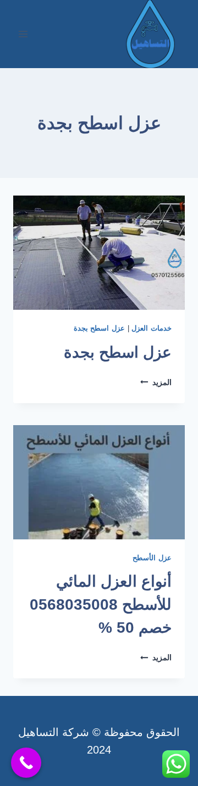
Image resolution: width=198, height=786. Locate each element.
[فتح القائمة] (23, 33)
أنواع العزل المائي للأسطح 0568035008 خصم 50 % (101, 604)
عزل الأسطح (152, 558)
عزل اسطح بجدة (99, 328)
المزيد (156, 382)
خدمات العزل (151, 328)
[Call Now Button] (26, 763)
